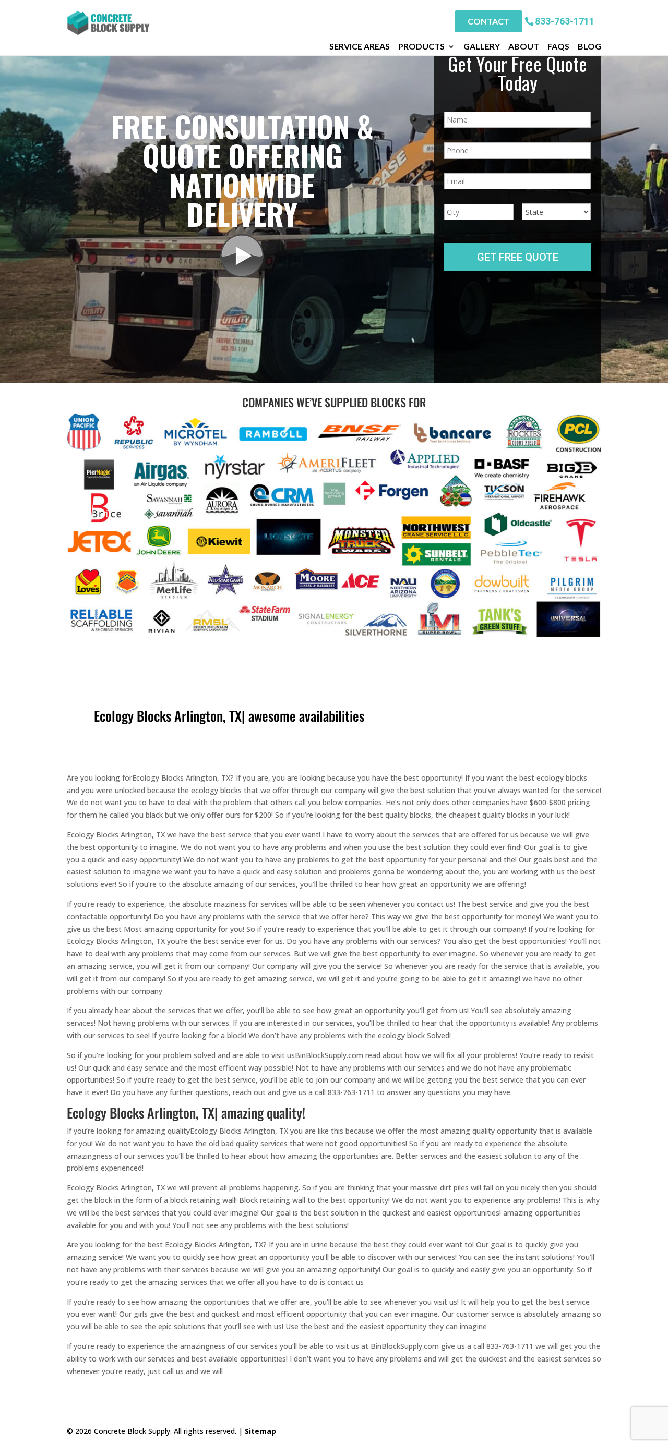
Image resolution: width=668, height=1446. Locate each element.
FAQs (558, 46)
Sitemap (260, 1431)
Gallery (481, 46)
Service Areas (359, 46)
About (523, 46)
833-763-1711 (564, 21)
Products (421, 46)
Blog (589, 46)
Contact (488, 21)
